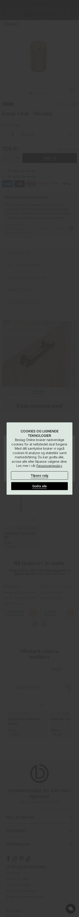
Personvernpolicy (49, 466)
